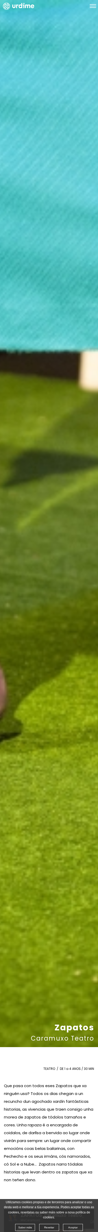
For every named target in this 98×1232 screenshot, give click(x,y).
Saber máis (25, 1227)
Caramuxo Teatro (62, 1038)
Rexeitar (49, 1227)
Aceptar (73, 1227)
